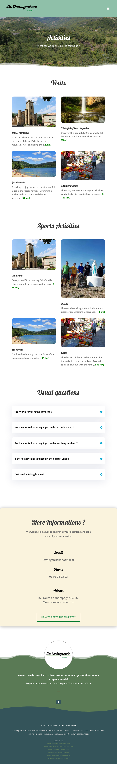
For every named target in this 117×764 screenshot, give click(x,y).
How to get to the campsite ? (58, 617)
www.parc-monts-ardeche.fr (58, 755)
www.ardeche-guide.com (58, 752)
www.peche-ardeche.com (58, 758)
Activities (59, 38)
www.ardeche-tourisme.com (58, 743)
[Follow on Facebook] (58, 702)
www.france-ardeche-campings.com (58, 746)
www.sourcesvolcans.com (58, 749)
